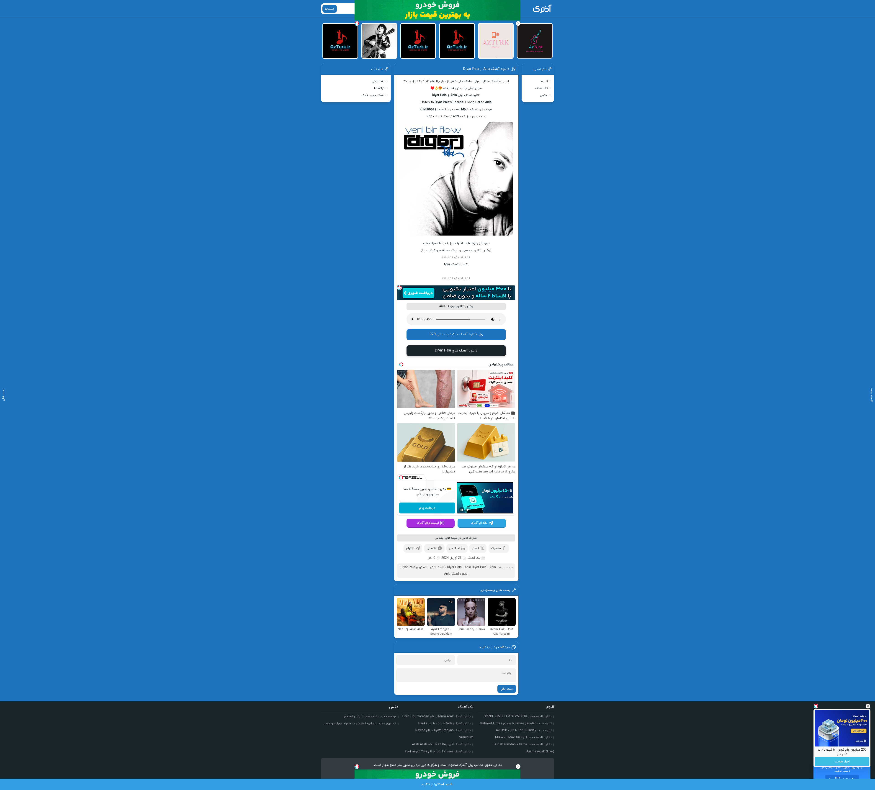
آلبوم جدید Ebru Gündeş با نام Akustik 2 (524, 730)
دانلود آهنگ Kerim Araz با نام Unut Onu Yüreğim (436, 716)
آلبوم (544, 81)
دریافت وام (427, 508)
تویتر (475, 548)
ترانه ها (379, 88)
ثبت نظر (507, 689)
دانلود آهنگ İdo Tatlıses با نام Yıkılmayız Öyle (438, 751)
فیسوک (496, 548)
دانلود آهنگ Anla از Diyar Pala (486, 69)
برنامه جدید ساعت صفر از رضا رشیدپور (370, 716)
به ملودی (378, 81)
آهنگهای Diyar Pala (414, 567)
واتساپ (432, 548)
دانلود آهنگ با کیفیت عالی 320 (453, 334)
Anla (492, 567)
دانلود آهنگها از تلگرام (437, 784)
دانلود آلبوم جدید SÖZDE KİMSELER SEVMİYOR (518, 716)
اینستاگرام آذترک (428, 523)
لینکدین (454, 548)
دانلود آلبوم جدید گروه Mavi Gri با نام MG (523, 737)
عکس (544, 95)
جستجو (330, 9)
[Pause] (461, 510)
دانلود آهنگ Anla (456, 574)
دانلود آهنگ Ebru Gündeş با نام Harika (444, 723)
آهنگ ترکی (437, 567)
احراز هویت (842, 761)
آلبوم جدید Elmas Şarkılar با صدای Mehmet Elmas (516, 723)
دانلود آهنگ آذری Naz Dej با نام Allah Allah (441, 744)
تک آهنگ (473, 558)
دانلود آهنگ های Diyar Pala (456, 350)
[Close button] (868, 706)
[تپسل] (399, 287)
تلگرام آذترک (479, 523)
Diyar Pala (454, 567)
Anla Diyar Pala (475, 567)
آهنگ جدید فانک (373, 95)
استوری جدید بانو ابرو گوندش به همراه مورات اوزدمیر (360, 723)
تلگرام (410, 548)
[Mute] (468, 510)
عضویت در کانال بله (842, 778)
